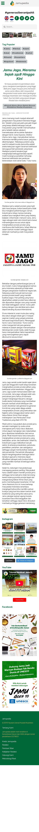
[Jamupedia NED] (12, 18)
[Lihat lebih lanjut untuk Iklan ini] (19, 510)
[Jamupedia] (19, 3)
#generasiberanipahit (19, 12)
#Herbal (16, 49)
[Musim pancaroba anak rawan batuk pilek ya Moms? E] (31, 540)
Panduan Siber (8, 748)
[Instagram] (22, 18)
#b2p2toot (8, 62)
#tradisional (17, 53)
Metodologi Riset (9, 759)
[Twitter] (27, 18)
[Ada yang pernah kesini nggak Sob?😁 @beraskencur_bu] (19, 540)
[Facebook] (17, 18)
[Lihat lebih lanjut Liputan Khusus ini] (19, 39)
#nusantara (19, 57)
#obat (6, 53)
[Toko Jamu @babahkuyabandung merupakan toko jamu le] (31, 528)
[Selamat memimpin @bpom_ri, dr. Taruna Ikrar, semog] (31, 551)
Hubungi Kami (7, 755)
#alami (26, 49)
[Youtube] (32, 18)
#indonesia (21, 62)
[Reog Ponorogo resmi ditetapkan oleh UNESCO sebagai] (7, 528)
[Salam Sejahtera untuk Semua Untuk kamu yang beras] (19, 551)
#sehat (29, 53)
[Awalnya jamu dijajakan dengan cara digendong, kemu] (19, 528)
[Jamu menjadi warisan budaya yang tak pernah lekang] (7, 551)
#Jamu (7, 49)
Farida (13, 113)
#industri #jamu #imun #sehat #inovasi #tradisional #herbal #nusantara (20, 106)
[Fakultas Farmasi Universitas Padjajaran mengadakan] (7, 540)
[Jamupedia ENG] (6, 18)
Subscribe (20, 600)
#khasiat (8, 57)
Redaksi (5, 745)
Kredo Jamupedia (9, 741)
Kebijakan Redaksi (9, 752)
